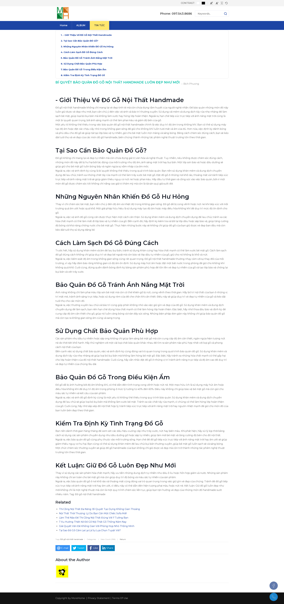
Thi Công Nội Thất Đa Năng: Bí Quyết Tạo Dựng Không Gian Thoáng (99, 509)
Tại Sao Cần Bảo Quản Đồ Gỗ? (80, 40)
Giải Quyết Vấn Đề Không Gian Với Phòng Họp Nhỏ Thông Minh (96, 526)
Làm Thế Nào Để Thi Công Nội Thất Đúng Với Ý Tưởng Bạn (93, 517)
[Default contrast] (198, 3)
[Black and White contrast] (203, 3)
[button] (222, 14)
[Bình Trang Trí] (62, 13)
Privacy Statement (99, 598)
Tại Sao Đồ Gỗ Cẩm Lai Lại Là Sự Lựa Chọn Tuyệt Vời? (90, 530)
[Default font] (226, 3)
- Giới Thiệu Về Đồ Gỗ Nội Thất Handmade (87, 35)
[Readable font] (222, 3)
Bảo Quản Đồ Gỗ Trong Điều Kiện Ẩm (84, 69)
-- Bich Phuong (190, 83)
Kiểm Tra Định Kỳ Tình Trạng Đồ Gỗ (84, 75)
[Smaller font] (217, 3)
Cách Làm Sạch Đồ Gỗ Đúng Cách (83, 52)
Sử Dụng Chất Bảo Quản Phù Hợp (83, 63)
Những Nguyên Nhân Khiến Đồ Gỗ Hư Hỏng (88, 46)
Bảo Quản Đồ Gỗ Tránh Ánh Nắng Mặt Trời (87, 58)
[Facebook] (274, 586)
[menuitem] (63, 25)
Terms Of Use (120, 598)
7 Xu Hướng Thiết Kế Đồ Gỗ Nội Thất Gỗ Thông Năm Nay (92, 521)
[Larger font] (211, 3)
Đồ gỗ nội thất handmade (71, 539)
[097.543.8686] (274, 597)
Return (123, 539)
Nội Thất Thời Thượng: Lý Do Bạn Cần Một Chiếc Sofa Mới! (93, 513)
